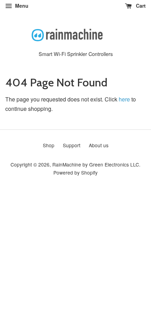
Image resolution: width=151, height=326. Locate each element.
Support (71, 145)
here (124, 99)
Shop (48, 145)
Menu (21, 5)
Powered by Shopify (75, 172)
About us (99, 145)
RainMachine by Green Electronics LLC (95, 164)
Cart (140, 5)
